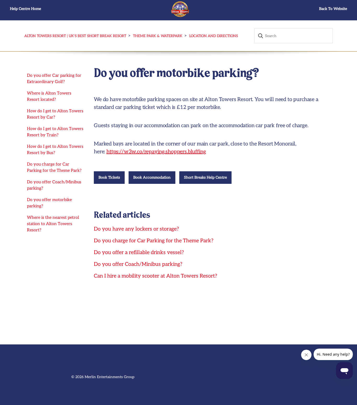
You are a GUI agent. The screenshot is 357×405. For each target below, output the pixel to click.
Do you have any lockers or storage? (136, 229)
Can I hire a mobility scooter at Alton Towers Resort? (155, 276)
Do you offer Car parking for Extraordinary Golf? (54, 78)
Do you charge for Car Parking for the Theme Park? (54, 167)
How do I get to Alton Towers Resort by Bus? (55, 149)
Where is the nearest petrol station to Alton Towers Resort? (53, 224)
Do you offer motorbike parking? (49, 203)
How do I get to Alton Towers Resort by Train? (55, 132)
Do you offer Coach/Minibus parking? (54, 185)
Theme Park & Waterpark (157, 36)
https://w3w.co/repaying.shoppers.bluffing (156, 152)
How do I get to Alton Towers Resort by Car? (55, 114)
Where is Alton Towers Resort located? (49, 96)
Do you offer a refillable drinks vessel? (139, 252)
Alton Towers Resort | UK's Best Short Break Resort (75, 36)
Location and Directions (213, 36)
